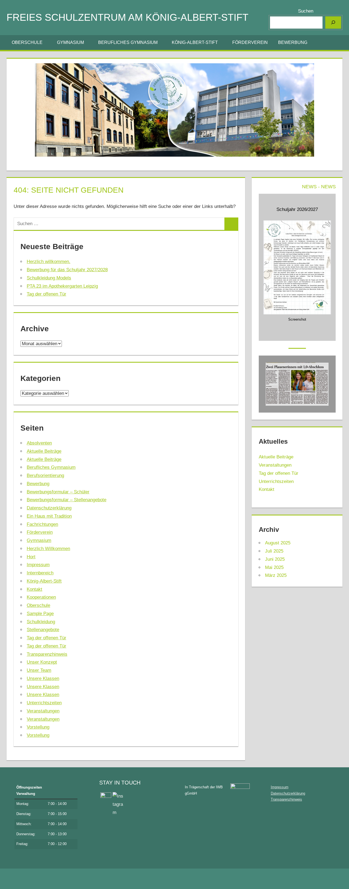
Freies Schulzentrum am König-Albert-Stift (127, 17)
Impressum (38, 564)
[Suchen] (333, 22)
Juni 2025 (275, 559)
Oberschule (27, 42)
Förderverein (250, 42)
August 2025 (277, 542)
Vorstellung (38, 727)
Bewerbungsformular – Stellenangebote (66, 499)
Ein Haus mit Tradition (49, 516)
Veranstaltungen (43, 711)
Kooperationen (41, 597)
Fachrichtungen (42, 524)
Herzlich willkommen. (48, 261)
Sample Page (40, 613)
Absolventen (39, 443)
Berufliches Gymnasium (128, 42)
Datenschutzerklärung (49, 508)
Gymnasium (70, 42)
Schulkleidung (41, 621)
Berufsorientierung (45, 475)
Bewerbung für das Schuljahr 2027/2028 (67, 269)
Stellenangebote (43, 629)
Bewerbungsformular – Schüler (58, 491)
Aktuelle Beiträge (44, 451)
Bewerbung (292, 42)
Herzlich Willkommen (48, 548)
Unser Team (39, 670)
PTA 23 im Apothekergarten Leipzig (62, 286)
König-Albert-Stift (195, 42)
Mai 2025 (274, 567)
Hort (31, 556)
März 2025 (276, 575)
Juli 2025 (274, 551)
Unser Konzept (42, 662)
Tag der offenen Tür (46, 294)
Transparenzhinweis (47, 654)
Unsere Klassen (43, 678)
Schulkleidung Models (49, 278)
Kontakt (34, 589)
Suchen (305, 11)
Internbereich (40, 572)
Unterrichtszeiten (44, 702)
